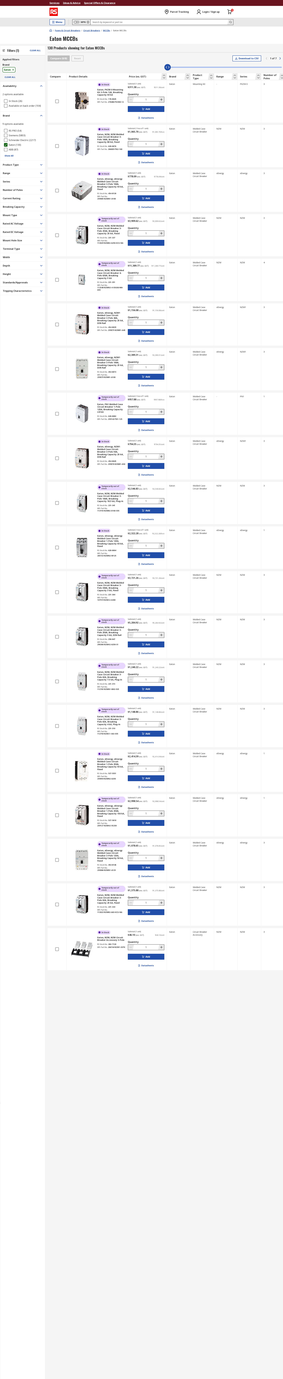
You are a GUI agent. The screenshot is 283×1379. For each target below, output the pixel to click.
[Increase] (161, 99)
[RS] (54, 12)
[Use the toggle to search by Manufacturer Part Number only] (88, 22)
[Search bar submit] (230, 22)
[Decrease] (131, 99)
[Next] (280, 58)
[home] (51, 30)
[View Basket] (229, 11)
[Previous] (266, 58)
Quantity (133, 94)
